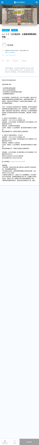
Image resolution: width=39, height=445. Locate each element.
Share (34, 6)
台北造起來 (15, 61)
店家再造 (24, 61)
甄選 (8, 61)
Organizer (5, 443)
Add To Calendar (10, 52)
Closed (29, 442)
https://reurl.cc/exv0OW (18, 161)
